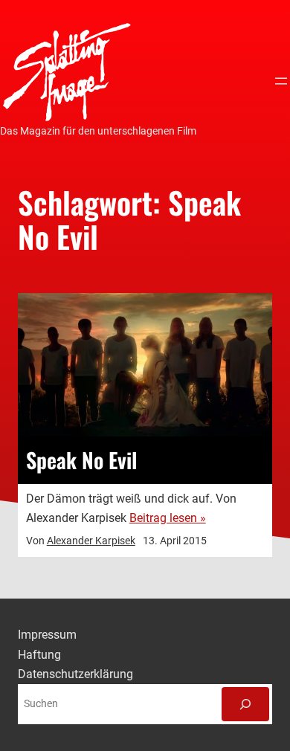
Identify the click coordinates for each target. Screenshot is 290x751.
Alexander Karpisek (91, 541)
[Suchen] (245, 704)
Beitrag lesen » (167, 518)
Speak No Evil (81, 460)
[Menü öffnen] (281, 81)
